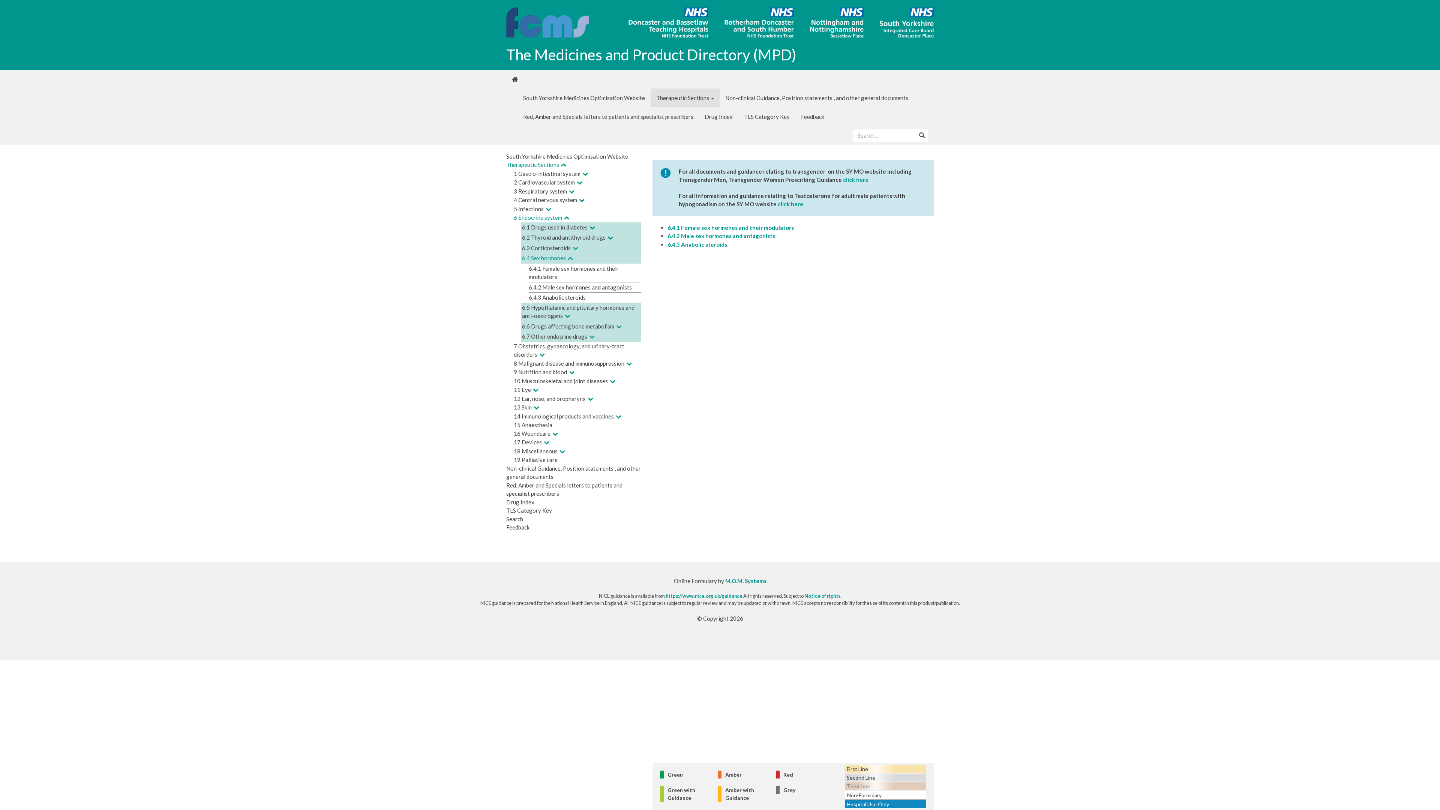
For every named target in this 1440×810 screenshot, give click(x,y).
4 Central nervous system (545, 199)
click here (855, 179)
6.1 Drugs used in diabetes (555, 227)
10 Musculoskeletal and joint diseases (561, 381)
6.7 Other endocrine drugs (554, 336)
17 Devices (528, 442)
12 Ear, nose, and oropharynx (550, 398)
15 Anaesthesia (533, 425)
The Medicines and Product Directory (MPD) (651, 55)
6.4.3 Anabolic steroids (557, 297)
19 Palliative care (536, 459)
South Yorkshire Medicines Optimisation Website (584, 97)
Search (514, 519)
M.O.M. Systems (745, 581)
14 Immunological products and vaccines (564, 416)
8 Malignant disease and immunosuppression (569, 363)
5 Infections (529, 209)
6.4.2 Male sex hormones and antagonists (580, 287)
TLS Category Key (767, 116)
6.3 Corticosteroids (546, 247)
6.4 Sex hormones (544, 258)
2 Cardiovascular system (544, 182)
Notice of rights (822, 596)
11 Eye (522, 389)
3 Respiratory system (540, 191)
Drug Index (719, 116)
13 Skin (523, 407)
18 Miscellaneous (536, 451)
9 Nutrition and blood (540, 372)
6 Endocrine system (538, 217)
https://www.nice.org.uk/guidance (704, 596)
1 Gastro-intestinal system (547, 173)
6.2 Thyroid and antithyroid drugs (564, 237)
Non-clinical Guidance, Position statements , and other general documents (816, 97)
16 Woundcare (532, 433)
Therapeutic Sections (683, 97)
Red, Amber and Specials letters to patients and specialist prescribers (608, 116)
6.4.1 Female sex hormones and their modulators (731, 227)
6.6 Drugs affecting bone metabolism (568, 326)
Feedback (812, 116)
